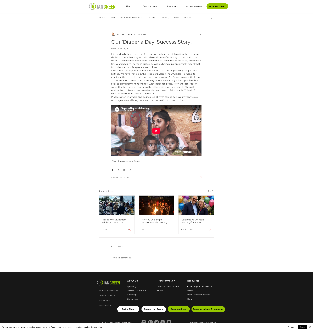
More (186, 17)
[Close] (310, 327)
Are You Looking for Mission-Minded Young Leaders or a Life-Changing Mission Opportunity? (154, 221)
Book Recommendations (131, 17)
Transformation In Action (129, 161)
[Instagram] (150, 322)
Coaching (151, 17)
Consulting (164, 17)
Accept (302, 327)
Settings (291, 327)
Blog (113, 17)
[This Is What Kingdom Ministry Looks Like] (116, 205)
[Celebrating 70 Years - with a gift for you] (196, 205)
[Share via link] (130, 170)
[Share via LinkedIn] (124, 170)
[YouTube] (169, 322)
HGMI (176, 17)
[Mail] (143, 322)
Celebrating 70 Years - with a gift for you (193, 221)
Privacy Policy (96, 327)
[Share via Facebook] (112, 170)
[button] (211, 18)
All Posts (102, 17)
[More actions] (200, 34)
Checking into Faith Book (199, 286)
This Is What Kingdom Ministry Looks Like (114, 221)
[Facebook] (162, 322)
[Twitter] (156, 322)
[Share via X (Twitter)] (118, 170)
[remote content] (156, 131)
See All (211, 191)
